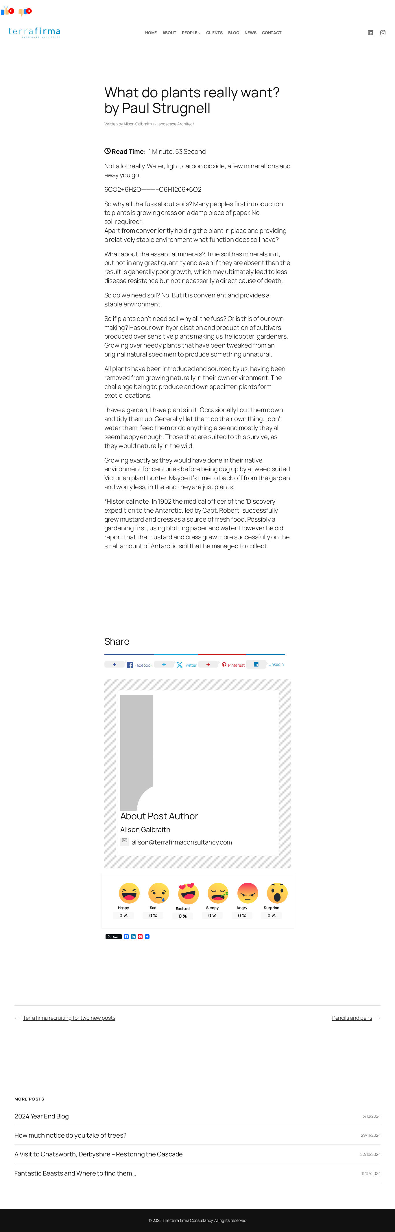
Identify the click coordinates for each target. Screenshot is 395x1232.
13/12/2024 (371, 1116)
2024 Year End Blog (41, 1116)
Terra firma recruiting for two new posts (69, 1017)
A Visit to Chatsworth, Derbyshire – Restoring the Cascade (98, 1154)
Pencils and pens (352, 1017)
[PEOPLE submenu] (199, 33)
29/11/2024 (371, 1135)
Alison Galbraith (137, 124)
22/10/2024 (370, 1154)
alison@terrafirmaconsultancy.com (182, 842)
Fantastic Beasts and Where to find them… (75, 1173)
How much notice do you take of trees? (70, 1135)
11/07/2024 (371, 1173)
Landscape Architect (175, 124)
